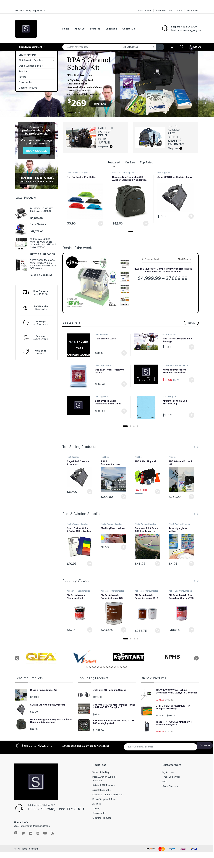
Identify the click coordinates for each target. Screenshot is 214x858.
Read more (89, 563)
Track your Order (171, 776)
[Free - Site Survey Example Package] (147, 341)
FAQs (165, 781)
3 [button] (93, 667)
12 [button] (118, 667)
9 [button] (109, 667)
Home (65, 28)
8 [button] (107, 667)
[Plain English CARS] (79, 345)
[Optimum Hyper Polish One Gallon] (79, 376)
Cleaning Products (28, 87)
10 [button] (112, 667)
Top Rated (146, 162)
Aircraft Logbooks (170, 396)
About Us (79, 28)
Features (95, 28)
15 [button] (126, 667)
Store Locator (144, 10)
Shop (179, 10)
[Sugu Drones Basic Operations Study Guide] (79, 405)
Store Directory (170, 786)
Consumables (25, 82)
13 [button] (121, 667)
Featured (114, 162)
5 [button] (98, 667)
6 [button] (101, 667)
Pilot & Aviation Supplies (31, 60)
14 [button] (124, 667)
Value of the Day (28, 54)
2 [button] (90, 667)
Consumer (167, 365)
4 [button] (95, 667)
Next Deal (183, 259)
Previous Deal (152, 259)
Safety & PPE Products (103, 785)
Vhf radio (97, 780)
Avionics (23, 71)
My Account (193, 10)
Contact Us (128, 28)
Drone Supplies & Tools (31, 65)
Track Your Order (164, 10)
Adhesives (72, 591)
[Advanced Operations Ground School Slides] (147, 374)
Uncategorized (101, 334)
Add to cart (100, 223)
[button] (130, 231)
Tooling (22, 76)
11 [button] (115, 667)
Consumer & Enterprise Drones (108, 794)
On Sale (130, 162)
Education (111, 28)
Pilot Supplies (163, 172)
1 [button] (87, 667)
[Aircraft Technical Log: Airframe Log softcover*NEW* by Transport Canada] (147, 407)
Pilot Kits (105, 457)
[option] (41, 656)
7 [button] (104, 667)
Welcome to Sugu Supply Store (30, 10)
